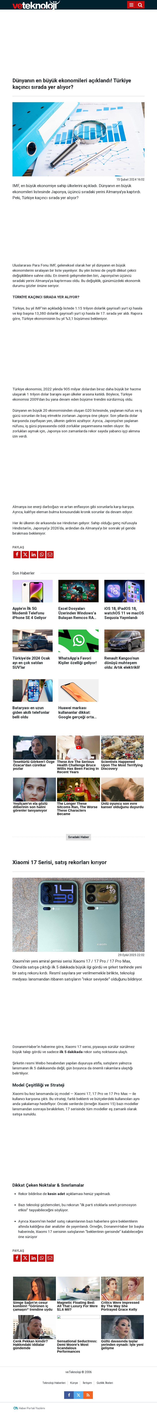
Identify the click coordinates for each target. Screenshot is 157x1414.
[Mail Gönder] (50, 554)
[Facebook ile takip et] (69, 1395)
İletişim (87, 1383)
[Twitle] (25, 554)
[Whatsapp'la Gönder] (41, 554)
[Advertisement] (78, 42)
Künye (74, 1383)
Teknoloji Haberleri (53, 1383)
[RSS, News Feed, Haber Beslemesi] (88, 1395)
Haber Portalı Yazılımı (32, 1408)
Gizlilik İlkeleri (105, 1383)
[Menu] (131, 5)
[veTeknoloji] (36, 4)
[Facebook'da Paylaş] (17, 554)
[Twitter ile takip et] (78, 1395)
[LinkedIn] (33, 554)
